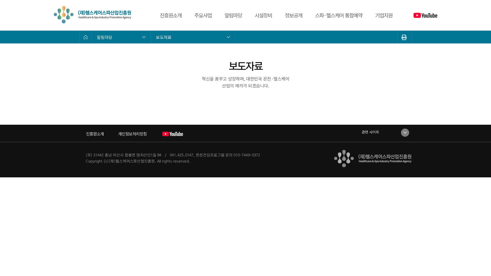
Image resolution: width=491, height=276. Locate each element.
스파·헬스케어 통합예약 (338, 15)
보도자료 (163, 37)
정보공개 (293, 15)
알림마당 (233, 15)
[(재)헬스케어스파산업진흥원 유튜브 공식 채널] (425, 15)
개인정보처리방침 (132, 134)
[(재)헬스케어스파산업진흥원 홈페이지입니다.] (92, 15)
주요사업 (203, 15)
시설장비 (263, 15)
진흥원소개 (171, 15)
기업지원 (384, 15)
